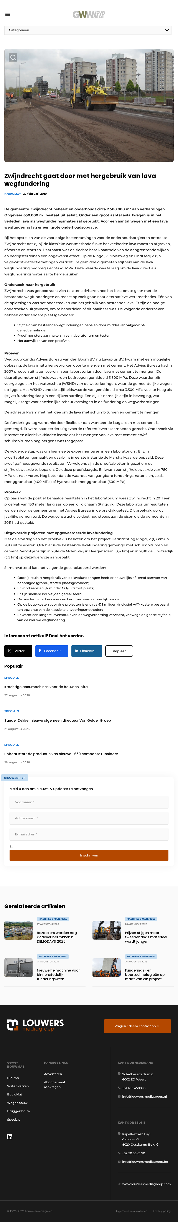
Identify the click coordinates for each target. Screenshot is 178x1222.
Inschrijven (89, 855)
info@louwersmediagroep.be (145, 1162)
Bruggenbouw (18, 1111)
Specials (13, 1120)
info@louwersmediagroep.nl (144, 1096)
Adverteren (53, 1074)
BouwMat (12, 194)
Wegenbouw (17, 1103)
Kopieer (119, 651)
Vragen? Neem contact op (135, 1026)
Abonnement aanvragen (54, 1084)
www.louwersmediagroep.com (146, 1184)
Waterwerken (18, 1086)
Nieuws (13, 1078)
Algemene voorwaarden (131, 1211)
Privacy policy (162, 1211)
